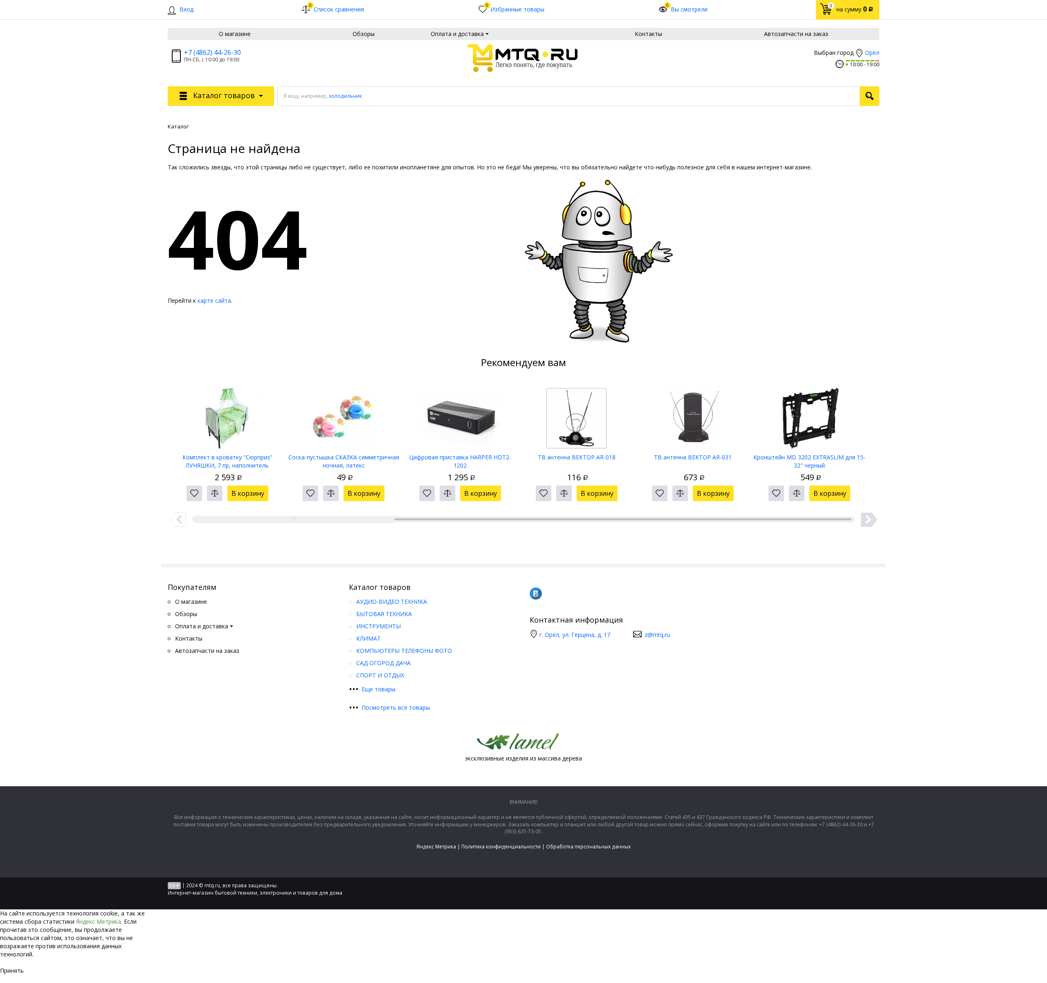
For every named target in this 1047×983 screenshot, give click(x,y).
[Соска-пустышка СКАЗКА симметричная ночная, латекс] (344, 415)
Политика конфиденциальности (501, 846)
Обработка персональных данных (588, 846)
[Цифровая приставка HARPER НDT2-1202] (460, 415)
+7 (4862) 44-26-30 (212, 52)
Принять (12, 970)
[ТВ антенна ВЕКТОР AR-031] (693, 415)
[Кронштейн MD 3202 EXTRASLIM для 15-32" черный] (809, 415)
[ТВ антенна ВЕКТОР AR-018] (576, 415)
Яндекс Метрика (436, 846)
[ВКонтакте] (536, 593)
